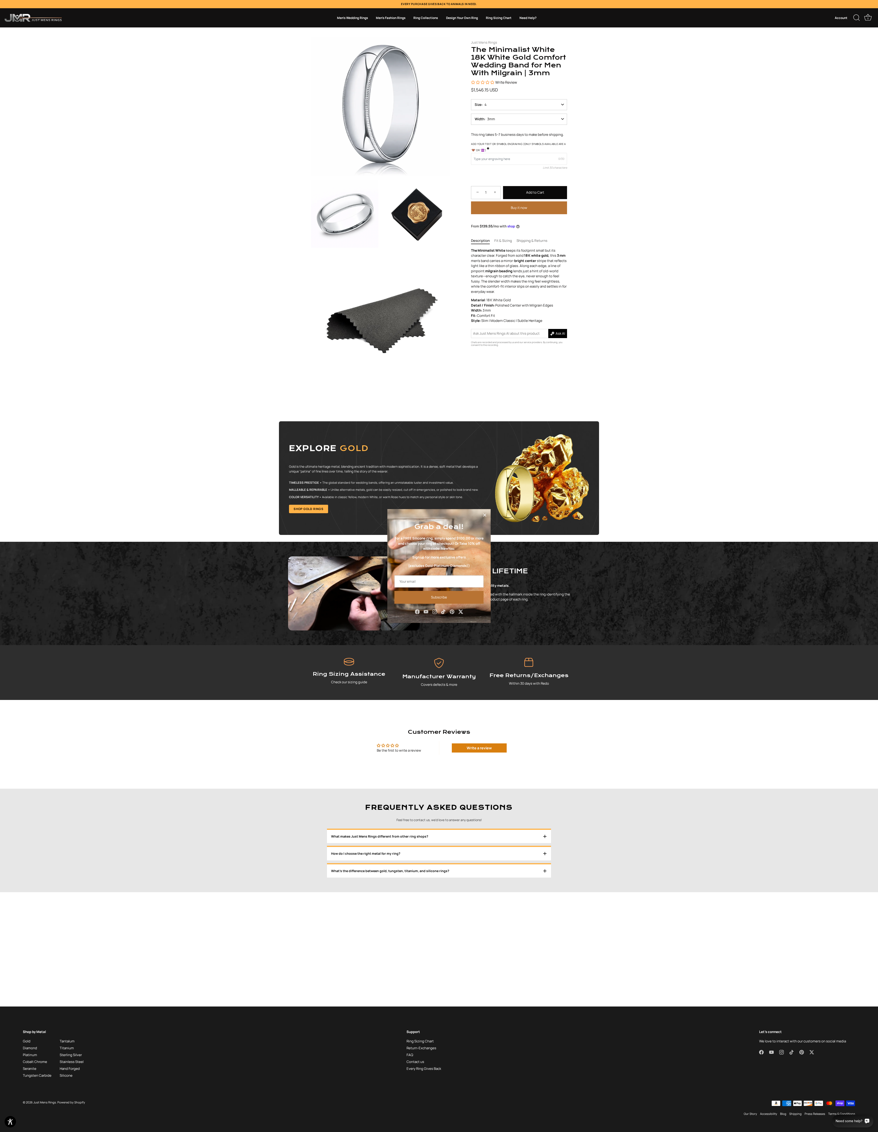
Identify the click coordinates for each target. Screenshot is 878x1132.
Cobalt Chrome (35, 1061)
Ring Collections (425, 18)
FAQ (410, 1054)
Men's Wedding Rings (352, 18)
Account (841, 18)
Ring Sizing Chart (498, 18)
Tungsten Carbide (37, 1075)
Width (479, 119)
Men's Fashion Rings (390, 18)
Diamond (30, 1048)
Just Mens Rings (484, 42)
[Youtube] (426, 611)
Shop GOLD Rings (309, 509)
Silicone (66, 1075)
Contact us (415, 1061)
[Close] (485, 515)
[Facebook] (417, 611)
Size (478, 104)
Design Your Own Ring (462, 18)
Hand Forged (70, 1068)
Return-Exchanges (421, 1048)
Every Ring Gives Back (424, 1068)
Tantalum (67, 1041)
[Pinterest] (452, 611)
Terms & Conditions (841, 1114)
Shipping (795, 1114)
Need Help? (527, 18)
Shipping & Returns (532, 240)
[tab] (482, 240)
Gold (26, 1041)
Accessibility (768, 1114)
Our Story (750, 1114)
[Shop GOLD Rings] (439, 478)
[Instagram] (434, 611)
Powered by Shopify (71, 1102)
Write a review (479, 747)
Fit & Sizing (503, 240)
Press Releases (815, 1114)
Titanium (67, 1048)
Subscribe (439, 597)
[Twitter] (460, 611)
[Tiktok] (443, 611)
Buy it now (519, 207)
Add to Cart (535, 192)
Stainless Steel (72, 1061)
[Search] (856, 18)
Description (480, 240)
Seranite (29, 1068)
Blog (783, 1114)
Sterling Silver (71, 1054)
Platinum (30, 1054)
